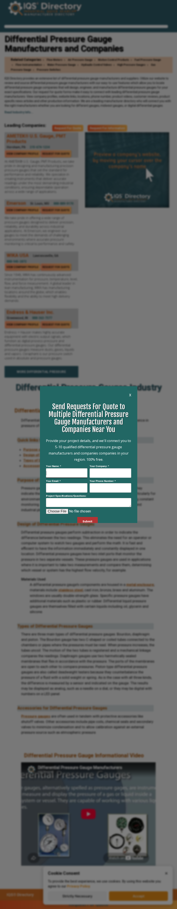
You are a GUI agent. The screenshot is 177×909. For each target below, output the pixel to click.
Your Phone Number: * (103, 481)
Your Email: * (53, 481)
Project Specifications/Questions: (66, 496)
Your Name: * (53, 466)
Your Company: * (99, 466)
